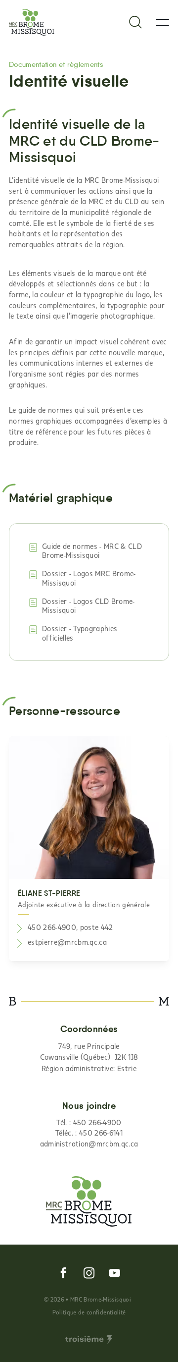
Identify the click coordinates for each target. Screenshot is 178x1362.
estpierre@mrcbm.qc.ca (67, 941)
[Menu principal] (162, 22)
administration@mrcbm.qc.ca (89, 1143)
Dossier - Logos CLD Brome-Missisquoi (88, 606)
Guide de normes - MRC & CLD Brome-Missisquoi (92, 551)
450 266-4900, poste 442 (70, 927)
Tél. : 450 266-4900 (88, 1122)
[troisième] (89, 1339)
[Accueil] (31, 22)
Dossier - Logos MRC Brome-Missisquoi (89, 578)
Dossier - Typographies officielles (79, 633)
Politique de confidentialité (89, 1311)
